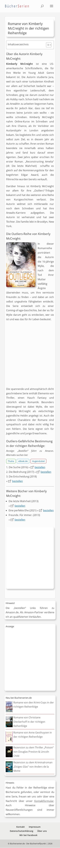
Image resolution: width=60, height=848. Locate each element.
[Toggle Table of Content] (47, 44)
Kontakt (20, 826)
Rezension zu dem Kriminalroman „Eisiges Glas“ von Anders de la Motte (32, 766)
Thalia (11, 461)
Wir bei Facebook (28, 835)
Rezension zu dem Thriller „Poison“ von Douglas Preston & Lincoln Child (33, 752)
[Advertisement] (30, 355)
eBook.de (23, 461)
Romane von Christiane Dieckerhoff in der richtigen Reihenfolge (29, 721)
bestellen (40, 467)
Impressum (34, 826)
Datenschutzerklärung (21, 831)
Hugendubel (38, 461)
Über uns (42, 831)
